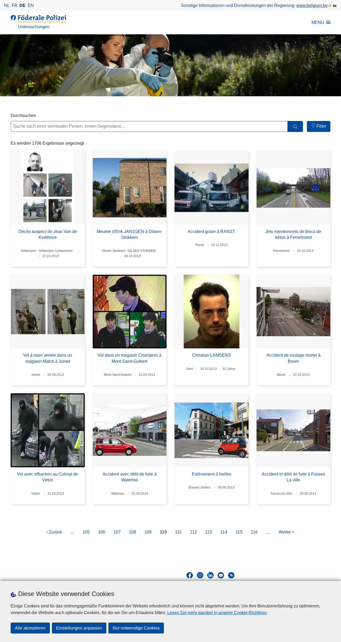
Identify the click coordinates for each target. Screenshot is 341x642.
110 (163, 535)
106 (101, 535)
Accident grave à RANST (211, 231)
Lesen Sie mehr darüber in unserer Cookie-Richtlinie (217, 612)
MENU (317, 22)
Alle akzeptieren (30, 628)
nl (7, 5)
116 (254, 535)
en (31, 5)
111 (178, 535)
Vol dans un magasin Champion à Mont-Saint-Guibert (129, 358)
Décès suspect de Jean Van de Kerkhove (47, 234)
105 (86, 535)
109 (148, 535)
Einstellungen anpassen (79, 628)
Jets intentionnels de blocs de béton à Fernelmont (293, 234)
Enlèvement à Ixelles (211, 474)
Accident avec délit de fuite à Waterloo (130, 477)
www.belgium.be (312, 5)
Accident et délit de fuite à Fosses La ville (293, 477)
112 (193, 535)
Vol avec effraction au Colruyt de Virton (47, 477)
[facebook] (189, 575)
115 (239, 535)
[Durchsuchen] (295, 126)
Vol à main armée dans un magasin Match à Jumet (47, 358)
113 (208, 535)
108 (132, 535)
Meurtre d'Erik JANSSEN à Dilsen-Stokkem (129, 234)
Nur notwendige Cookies (136, 628)
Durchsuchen (23, 115)
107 (117, 535)
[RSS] (231, 575)
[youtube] (221, 575)
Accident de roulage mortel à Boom (293, 358)
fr (15, 5)
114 (223, 535)
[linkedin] (210, 575)
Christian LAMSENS (211, 355)
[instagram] (200, 575)
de (22, 5)
